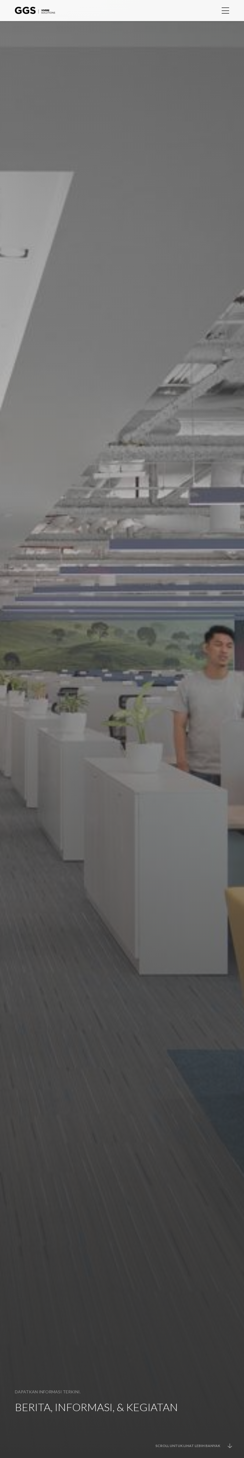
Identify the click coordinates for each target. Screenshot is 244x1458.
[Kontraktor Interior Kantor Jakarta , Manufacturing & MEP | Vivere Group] (35, 8)
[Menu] (225, 10)
